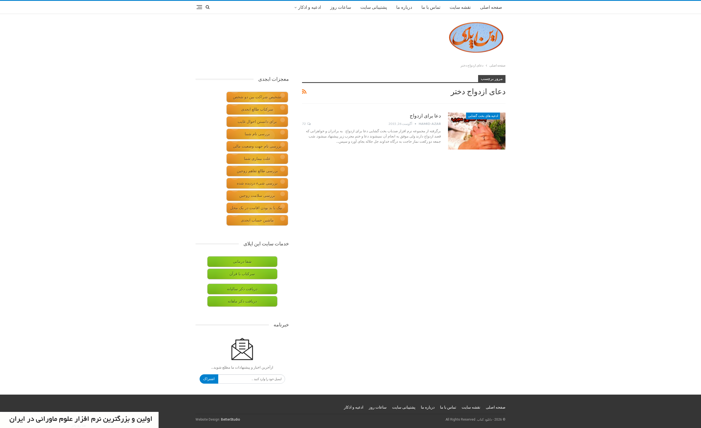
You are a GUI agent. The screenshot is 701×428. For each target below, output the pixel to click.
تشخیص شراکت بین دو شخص (257, 97)
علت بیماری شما (257, 159)
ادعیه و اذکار (309, 7)
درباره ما (404, 7)
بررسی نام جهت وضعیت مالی (257, 146)
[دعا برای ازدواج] (476, 131)
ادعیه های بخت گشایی (483, 116)
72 (304, 124)
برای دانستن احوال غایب (257, 122)
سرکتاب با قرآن (242, 274)
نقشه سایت (460, 7)
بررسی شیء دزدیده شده (257, 183)
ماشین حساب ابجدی (257, 220)
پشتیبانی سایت (373, 7)
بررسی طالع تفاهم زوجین (257, 171)
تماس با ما (430, 7)
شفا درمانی (242, 262)
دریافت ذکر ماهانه (242, 301)
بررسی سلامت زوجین (257, 196)
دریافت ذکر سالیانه (242, 289)
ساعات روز (340, 7)
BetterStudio (230, 419)
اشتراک (209, 379)
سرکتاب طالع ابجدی (257, 109)
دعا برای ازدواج (425, 116)
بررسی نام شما (257, 134)
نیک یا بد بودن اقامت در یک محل (256, 208)
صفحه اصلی (491, 7)
